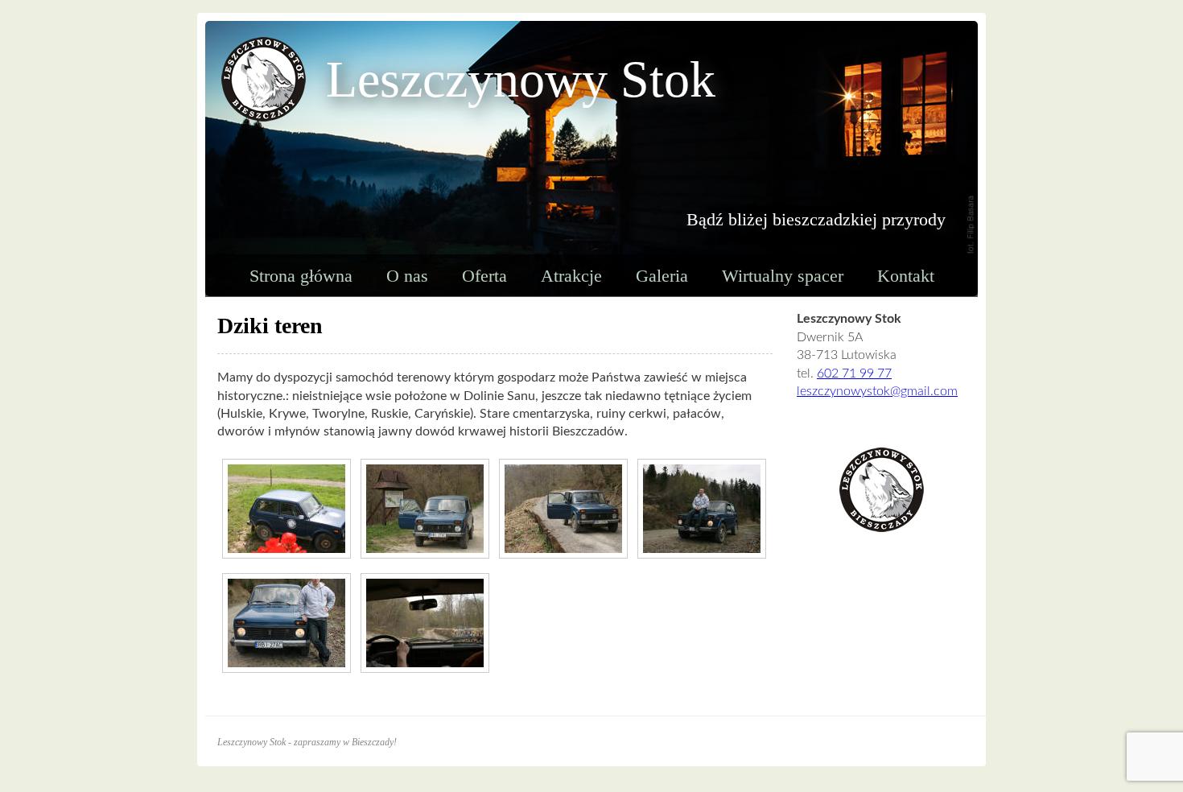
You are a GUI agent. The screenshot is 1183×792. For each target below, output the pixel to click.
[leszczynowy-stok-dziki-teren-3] (563, 509)
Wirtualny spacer (782, 276)
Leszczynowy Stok (520, 79)
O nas (407, 276)
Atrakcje (571, 276)
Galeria (662, 276)
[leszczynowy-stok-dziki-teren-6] (286, 509)
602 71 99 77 (854, 373)
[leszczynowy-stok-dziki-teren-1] (425, 509)
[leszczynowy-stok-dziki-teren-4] (286, 623)
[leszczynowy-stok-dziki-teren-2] (425, 623)
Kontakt (905, 276)
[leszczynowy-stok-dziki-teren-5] (701, 509)
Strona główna (300, 276)
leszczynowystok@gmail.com (877, 391)
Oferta (484, 276)
